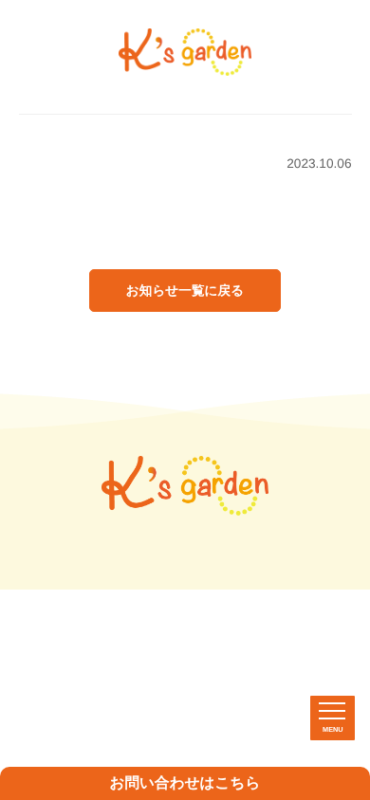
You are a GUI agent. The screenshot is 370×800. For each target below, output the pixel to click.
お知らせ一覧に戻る (185, 290)
